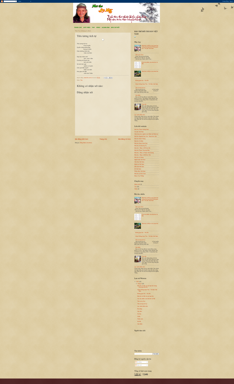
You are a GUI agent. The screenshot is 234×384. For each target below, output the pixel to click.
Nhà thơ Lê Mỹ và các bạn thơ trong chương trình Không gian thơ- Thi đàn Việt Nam (150, 47)
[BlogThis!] (106, 78)
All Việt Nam (137, 169)
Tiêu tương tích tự (140, 87)
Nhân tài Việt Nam (139, 164)
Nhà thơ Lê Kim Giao (140, 173)
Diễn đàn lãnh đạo (139, 166)
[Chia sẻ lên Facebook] (110, 78)
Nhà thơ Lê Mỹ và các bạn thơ (150, 71)
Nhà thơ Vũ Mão (138, 141)
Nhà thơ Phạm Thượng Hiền (142, 150)
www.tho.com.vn (88, 77)
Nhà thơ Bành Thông (139, 138)
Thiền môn (140, 319)
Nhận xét (139, 365)
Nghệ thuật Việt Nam (139, 159)
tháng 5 (140, 283)
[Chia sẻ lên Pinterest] (112, 78)
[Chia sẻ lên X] (108, 78)
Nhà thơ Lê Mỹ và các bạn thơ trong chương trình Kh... (147, 286)
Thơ (93, 27)
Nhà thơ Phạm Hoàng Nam (141, 129)
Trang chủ (78, 27)
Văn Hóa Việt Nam (139, 162)
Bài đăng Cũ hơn (124, 139)
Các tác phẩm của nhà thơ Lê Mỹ (146, 298)
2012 (137, 281)
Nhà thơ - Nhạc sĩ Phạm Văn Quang (144, 152)
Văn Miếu (137, 95)
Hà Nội (139, 321)
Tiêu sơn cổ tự (139, 54)
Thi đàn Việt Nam (139, 131)
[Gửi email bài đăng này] (105, 78)
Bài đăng (138, 362)
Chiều (138, 316)
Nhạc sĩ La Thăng (139, 176)
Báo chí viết (115, 27)
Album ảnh (106, 27)
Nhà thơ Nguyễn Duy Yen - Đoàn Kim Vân (145, 136)
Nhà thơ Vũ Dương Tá (140, 145)
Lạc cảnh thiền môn (139, 114)
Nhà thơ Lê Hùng (138, 157)
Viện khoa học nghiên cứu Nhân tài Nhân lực (146, 134)
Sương (139, 314)
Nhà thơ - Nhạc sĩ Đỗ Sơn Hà (142, 148)
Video (98, 27)
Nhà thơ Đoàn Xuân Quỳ (140, 143)
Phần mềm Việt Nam (139, 171)
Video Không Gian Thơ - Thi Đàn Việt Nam (146, 84)
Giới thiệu (86, 27)
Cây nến (144, 104)
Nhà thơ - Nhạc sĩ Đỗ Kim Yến (142, 155)
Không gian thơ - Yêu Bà (141, 80)
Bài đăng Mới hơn (81, 139)
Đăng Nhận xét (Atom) (86, 142)
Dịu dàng (139, 309)
